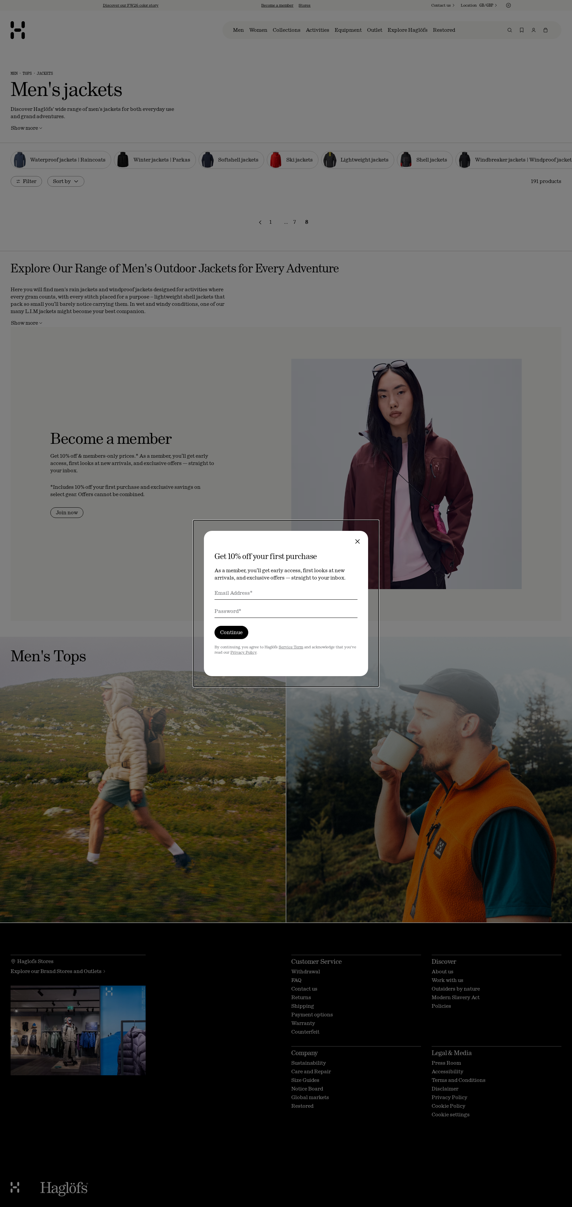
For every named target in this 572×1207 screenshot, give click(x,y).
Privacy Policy (243, 652)
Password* (228, 611)
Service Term (291, 647)
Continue (231, 632)
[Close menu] (357, 541)
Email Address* (234, 593)
